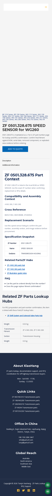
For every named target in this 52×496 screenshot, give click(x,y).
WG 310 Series (32, 119)
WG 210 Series (29, 118)
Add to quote (15, 149)
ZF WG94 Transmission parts (26, 407)
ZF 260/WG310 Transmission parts (26, 404)
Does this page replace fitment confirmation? (23, 286)
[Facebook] (18, 490)
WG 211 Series (42, 118)
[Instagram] (28, 490)
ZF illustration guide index (17, 273)
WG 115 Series (31, 114)
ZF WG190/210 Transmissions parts (26, 397)
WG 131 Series (13, 116)
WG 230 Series (8, 119)
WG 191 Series (17, 118)
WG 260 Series (20, 119)
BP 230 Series (19, 114)
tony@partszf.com (26, 442)
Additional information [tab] (11, 165)
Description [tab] (6, 160)
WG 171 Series (38, 116)
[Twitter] (23, 490)
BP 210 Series (7, 114)
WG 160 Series (26, 116)
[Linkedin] (34, 490)
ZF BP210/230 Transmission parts (26, 411)
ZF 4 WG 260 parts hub (16, 265)
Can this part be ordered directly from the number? (25, 283)
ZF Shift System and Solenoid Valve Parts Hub (24, 315)
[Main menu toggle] (46, 7)
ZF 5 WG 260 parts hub (16, 269)
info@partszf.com (26, 440)
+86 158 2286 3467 (26, 437)
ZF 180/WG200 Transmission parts (26, 400)
